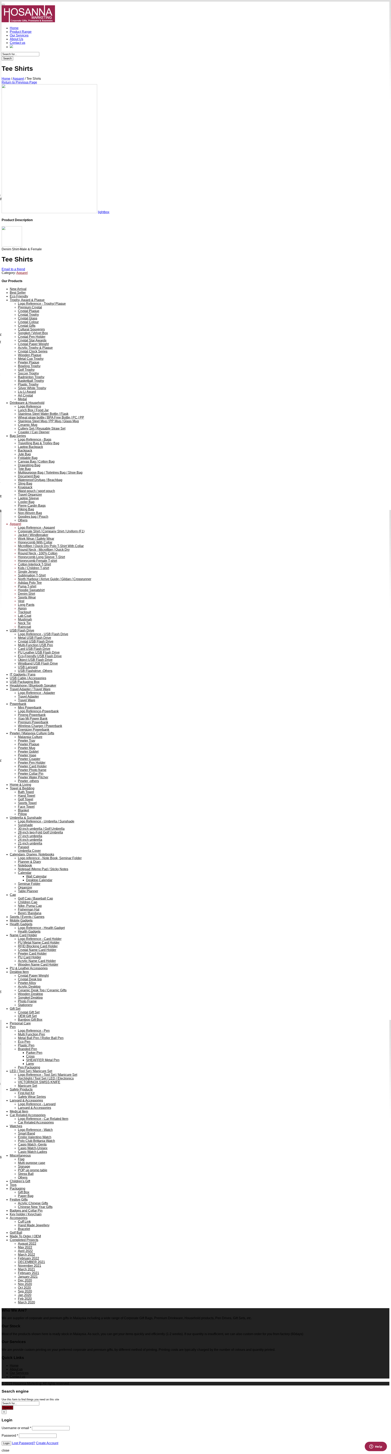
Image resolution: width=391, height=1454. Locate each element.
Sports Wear (27, 597)
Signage (24, 1166)
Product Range (21, 31)
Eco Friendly (19, 296)
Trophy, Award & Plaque (27, 300)
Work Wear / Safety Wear (36, 538)
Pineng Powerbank (32, 715)
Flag (21, 1159)
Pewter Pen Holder (31, 762)
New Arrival (18, 289)
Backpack (25, 450)
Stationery (25, 1005)
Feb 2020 (25, 1298)
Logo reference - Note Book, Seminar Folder (50, 858)
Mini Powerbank (29, 707)
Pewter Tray (26, 740)
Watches (16, 1126)
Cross (30, 1056)
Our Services (19, 35)
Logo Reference (29, 406)
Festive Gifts (19, 1199)
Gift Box (23, 1192)
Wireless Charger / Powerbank (40, 726)
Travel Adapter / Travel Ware (30, 689)
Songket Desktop (30, 997)
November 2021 (29, 1265)
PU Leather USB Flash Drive (39, 652)
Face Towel (26, 806)
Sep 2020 (25, 1291)
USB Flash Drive (22, 630)
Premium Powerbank (33, 722)
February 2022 (28, 1258)
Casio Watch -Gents (32, 1144)
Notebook (25, 865)
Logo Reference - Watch (35, 1130)
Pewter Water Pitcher (33, 777)
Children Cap (27, 902)
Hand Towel (26, 795)
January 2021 (28, 1276)
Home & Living (20, 784)
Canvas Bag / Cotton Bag (36, 461)
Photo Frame (27, 1001)
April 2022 (25, 1251)
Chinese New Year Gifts (35, 1207)
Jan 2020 (24, 1295)
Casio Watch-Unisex (32, 1148)
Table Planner (28, 891)
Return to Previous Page (19, 82)
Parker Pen (34, 1052)
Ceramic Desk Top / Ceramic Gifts (42, 990)
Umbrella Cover (29, 850)
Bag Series (18, 436)
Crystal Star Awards (32, 340)
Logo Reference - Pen (34, 1030)
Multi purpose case (31, 1163)
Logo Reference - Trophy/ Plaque (42, 303)
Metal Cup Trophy (31, 358)
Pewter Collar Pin (30, 773)
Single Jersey (28, 571)
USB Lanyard (27, 667)
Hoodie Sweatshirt (31, 590)
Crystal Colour (28, 322)
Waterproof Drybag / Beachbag (40, 480)
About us (16, 1369)
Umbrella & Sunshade (26, 817)
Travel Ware (26, 700)
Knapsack (25, 487)
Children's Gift (20, 1181)
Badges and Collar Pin (26, 1210)
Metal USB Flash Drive (34, 637)
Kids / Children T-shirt (33, 568)
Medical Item (19, 1111)
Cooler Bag (26, 502)
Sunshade (25, 825)
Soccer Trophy (28, 373)
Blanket (23, 810)
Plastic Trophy (28, 384)
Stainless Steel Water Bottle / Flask (43, 414)
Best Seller (18, 292)
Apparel (18, 78)
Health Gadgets (21, 924)
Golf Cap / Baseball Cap (35, 898)
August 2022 (27, 1243)
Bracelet (24, 1229)
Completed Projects (24, 1240)
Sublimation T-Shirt (32, 575)
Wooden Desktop (30, 994)
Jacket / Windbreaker (33, 535)
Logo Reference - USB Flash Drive (43, 634)
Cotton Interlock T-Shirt (34, 564)
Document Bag (29, 476)
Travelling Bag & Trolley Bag (38, 443)
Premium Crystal (30, 307)
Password (10, 1435)
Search (7, 58)
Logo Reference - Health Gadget (41, 928)
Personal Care (20, 1023)
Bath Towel (26, 792)
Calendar (24, 872)
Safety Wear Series (32, 1096)
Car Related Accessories (28, 1115)
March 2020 (26, 1302)
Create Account (47, 1443)
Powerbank (18, 704)
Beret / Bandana (29, 913)
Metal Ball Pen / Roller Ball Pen (41, 1038)
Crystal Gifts (26, 325)
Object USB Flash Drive (35, 660)
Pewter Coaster (29, 759)
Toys (13, 1185)
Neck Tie (24, 623)
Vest (21, 601)
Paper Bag (25, 1196)
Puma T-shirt (27, 586)
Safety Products (21, 1089)
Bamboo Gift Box (30, 1019)
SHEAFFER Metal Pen (42, 1060)
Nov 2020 (25, 1284)
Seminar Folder (29, 883)
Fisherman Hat (28, 909)
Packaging (17, 1188)
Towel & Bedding (22, 788)
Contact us (17, 42)
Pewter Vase (27, 755)
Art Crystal (25, 395)
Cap (13, 895)
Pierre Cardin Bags (32, 505)
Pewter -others (28, 781)
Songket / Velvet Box (33, 333)
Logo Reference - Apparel (36, 527)
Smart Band (26, 1133)
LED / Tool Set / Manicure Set (31, 1071)
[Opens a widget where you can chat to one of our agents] (376, 1447)
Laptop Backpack (30, 447)
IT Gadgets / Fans (22, 674)
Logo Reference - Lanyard (37, 1104)
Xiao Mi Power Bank (32, 718)
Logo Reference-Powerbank (38, 711)
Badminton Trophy (31, 377)
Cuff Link (24, 1221)
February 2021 (28, 1273)
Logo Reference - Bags (34, 439)
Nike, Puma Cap (30, 906)
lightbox (103, 212)
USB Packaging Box (25, 682)
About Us (16, 39)
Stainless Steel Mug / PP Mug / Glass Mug (48, 421)
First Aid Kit (26, 1093)
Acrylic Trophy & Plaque (35, 347)
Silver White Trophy (32, 388)
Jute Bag (24, 454)
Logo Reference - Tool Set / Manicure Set (47, 1074)
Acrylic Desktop (29, 986)
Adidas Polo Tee (30, 582)
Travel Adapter (28, 696)
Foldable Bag (27, 458)
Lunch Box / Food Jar (33, 410)
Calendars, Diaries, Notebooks (32, 854)
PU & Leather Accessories (29, 968)
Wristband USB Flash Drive (38, 663)
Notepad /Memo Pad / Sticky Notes (43, 869)
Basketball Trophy (31, 380)
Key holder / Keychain (26, 1214)
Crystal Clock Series (32, 351)
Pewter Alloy (27, 983)
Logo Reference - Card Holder (40, 939)
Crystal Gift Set (29, 1012)
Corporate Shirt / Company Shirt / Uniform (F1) (51, 531)
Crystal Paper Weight (33, 344)
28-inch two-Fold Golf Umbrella (40, 832)
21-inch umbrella (30, 843)
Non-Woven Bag (30, 513)
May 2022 (25, 1247)
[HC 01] (49, 212)
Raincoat (24, 626)
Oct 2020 (24, 1287)
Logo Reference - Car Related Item (43, 1118)
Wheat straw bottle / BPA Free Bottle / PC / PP (51, 417)
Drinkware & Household (27, 403)
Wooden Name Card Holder (38, 964)
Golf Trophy (26, 369)
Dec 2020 (25, 1280)
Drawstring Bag (29, 465)
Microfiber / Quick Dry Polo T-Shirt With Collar (51, 546)
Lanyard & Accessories (26, 1100)
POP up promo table (32, 1170)
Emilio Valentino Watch (34, 1137)
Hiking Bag (26, 509)
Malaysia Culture (30, 737)
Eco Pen (24, 1041)
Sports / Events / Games (27, 917)
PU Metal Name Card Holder (38, 942)
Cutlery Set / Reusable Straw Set (41, 428)
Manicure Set (27, 1085)
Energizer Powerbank (33, 729)
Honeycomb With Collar (35, 542)
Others (22, 520)
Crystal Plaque (28, 311)
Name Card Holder (23, 935)
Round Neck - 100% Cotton (37, 553)
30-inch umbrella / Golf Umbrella (41, 828)
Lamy (30, 1063)
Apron (22, 608)
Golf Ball (16, 1232)
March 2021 (26, 1269)
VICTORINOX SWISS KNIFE (39, 1082)
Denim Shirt (26, 593)
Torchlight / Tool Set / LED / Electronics (46, 1078)
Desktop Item (19, 972)
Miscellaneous (20, 1155)
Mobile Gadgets (21, 920)
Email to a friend (13, 269)
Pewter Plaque (28, 362)
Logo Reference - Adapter (36, 693)
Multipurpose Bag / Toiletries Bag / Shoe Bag (50, 472)
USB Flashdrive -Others (35, 671)
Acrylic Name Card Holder (37, 961)
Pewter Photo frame (32, 770)
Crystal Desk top (30, 979)
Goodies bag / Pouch (33, 516)
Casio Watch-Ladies (32, 1152)
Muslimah (25, 619)
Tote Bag (24, 469)
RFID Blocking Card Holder (38, 946)
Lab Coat (24, 615)
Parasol (23, 847)
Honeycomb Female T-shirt (37, 560)
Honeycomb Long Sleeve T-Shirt (41, 557)
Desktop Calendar (39, 880)
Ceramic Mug (27, 425)
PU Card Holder (29, 957)
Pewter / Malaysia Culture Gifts (32, 733)
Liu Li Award (27, 391)
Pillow (22, 814)
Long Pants (26, 604)
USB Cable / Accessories (28, 678)
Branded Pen (27, 1049)
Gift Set (15, 1008)
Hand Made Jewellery (33, 1225)
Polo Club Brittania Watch (36, 1141)
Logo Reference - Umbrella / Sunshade (46, 821)
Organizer (25, 887)
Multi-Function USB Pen (35, 645)
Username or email (16, 1428)
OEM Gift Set (27, 1016)
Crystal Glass (27, 318)
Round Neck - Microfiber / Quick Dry (44, 549)
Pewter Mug (26, 748)
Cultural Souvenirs (31, 329)
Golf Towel (25, 799)
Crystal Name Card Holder (37, 950)
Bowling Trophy (29, 366)
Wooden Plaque (29, 355)
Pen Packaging (29, 1067)
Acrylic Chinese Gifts (33, 1203)
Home (14, 28)
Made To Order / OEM (25, 1236)
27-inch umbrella (30, 836)
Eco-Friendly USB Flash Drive (40, 656)
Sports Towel (27, 803)
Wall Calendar (36, 876)
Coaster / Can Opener (33, 432)
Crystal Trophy (28, 314)
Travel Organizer (30, 494)
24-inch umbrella (30, 839)
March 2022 (26, 1254)
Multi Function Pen (31, 1034)
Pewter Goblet (28, 751)
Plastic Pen (26, 1045)
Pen (13, 1027)
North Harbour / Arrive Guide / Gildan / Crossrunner (54, 579)
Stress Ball (26, 1174)
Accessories (18, 1218)
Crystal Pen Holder (31, 336)
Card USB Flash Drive (34, 649)
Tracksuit (24, 612)
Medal (22, 399)
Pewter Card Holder (32, 766)
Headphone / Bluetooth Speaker (33, 685)
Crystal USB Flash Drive (35, 641)
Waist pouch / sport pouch (36, 491)
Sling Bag (25, 483)
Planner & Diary (29, 861)
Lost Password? (23, 1443)
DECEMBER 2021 (31, 1262)
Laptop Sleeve (28, 498)
